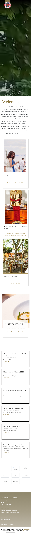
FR (20, 1)
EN (23, 1)
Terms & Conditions (5, 519)
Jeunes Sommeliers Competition (9, 510)
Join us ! (6, 175)
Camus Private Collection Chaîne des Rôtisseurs (15, 227)
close (27, 530)
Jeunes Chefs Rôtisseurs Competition (10, 512)
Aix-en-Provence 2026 (11, 276)
